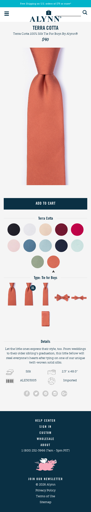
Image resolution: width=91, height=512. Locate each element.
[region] (45, 116)
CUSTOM (45, 433)
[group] (45, 116)
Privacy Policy (45, 490)
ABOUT (45, 445)
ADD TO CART (46, 204)
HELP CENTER (45, 421)
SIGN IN (45, 427)
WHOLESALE (45, 439)
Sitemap (45, 502)
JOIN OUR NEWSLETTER (45, 479)
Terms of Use (45, 496)
